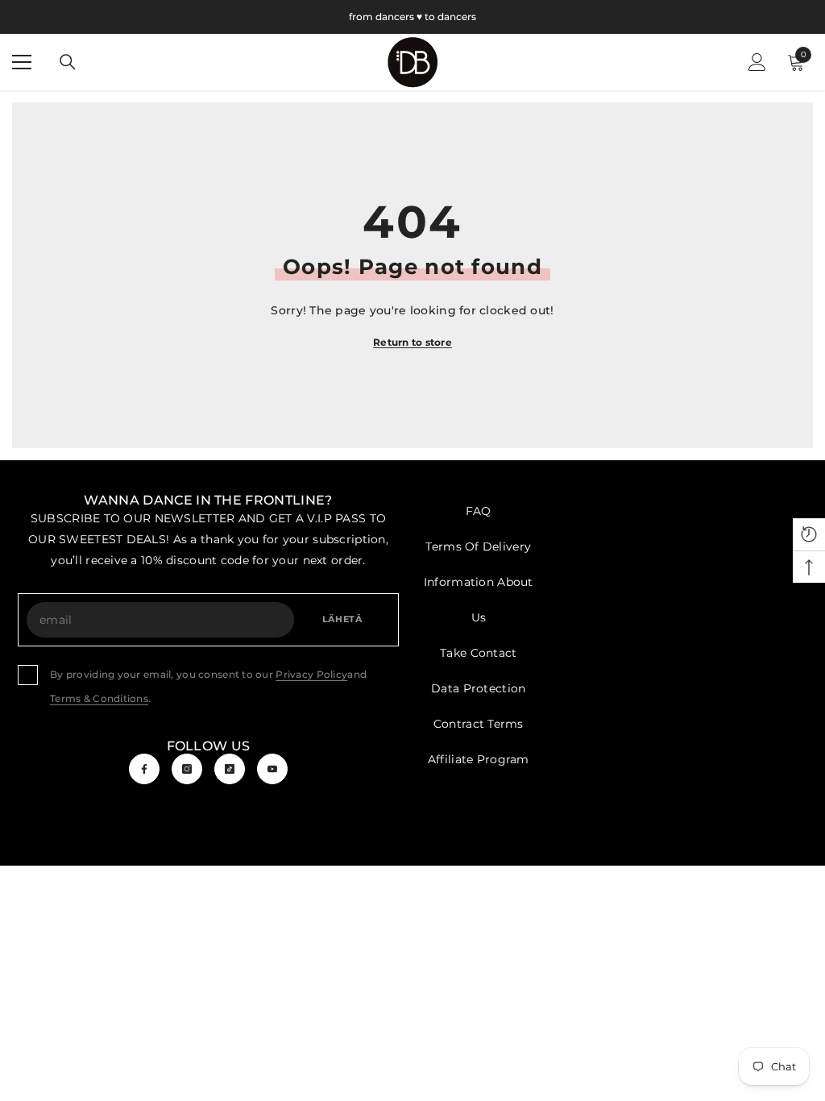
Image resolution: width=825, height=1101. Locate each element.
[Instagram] (187, 769)
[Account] (757, 62)
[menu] (21, 62)
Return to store (412, 342)
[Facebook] (144, 769)
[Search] (67, 62)
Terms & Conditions (99, 698)
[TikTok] (229, 769)
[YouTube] (272, 769)
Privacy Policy (311, 674)
